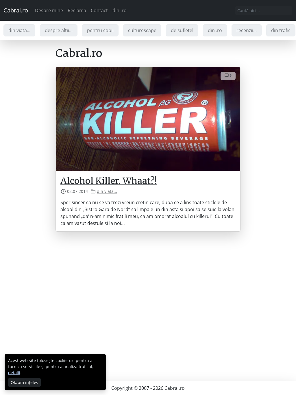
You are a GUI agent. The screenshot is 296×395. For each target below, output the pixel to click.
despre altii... (59, 30)
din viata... (19, 30)
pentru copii (100, 30)
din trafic (281, 30)
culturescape (142, 30)
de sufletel (182, 30)
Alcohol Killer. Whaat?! (108, 180)
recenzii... (246, 30)
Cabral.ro (15, 10)
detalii (14, 372)
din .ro (119, 10)
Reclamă (77, 10)
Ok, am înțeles (24, 382)
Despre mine (49, 10)
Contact (99, 10)
